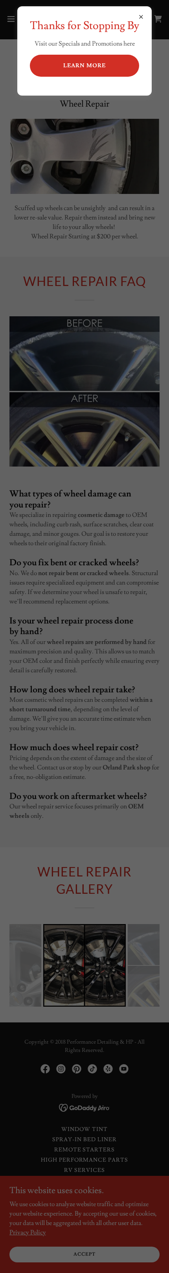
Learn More (84, 65)
